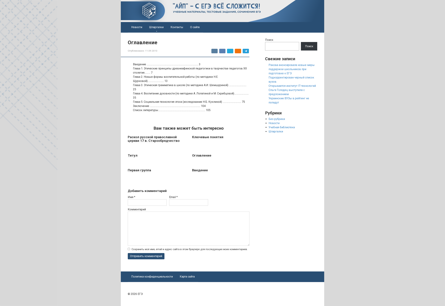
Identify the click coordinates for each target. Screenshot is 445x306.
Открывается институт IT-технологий (292, 85)
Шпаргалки (156, 27)
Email (173, 197)
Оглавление (201, 155)
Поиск (269, 39)
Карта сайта (187, 276)
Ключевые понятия (207, 137)
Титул (132, 155)
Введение (200, 170)
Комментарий (137, 209)
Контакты (177, 27)
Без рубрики (277, 119)
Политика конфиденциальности (152, 276)
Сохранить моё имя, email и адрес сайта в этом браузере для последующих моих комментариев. (190, 249)
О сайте (195, 27)
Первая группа (139, 170)
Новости (136, 27)
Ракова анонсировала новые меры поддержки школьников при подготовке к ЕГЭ (292, 69)
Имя (131, 197)
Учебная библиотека (282, 127)
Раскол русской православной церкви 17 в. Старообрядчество (154, 139)
